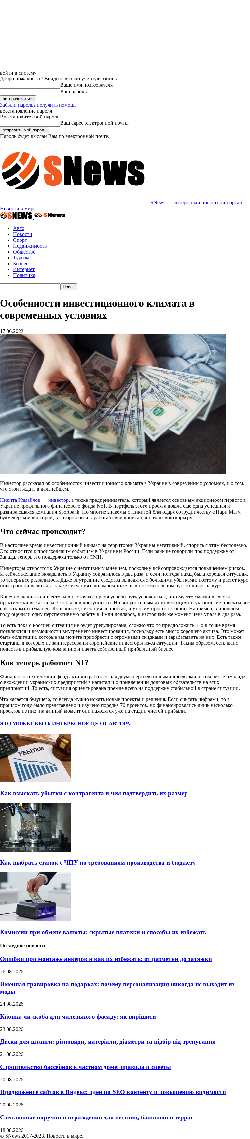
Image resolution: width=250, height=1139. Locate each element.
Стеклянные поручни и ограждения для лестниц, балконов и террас (96, 1117)
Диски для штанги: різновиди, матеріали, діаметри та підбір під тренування (107, 1041)
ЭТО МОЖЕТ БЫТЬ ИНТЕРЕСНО (43, 723)
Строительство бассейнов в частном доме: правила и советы (85, 1067)
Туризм (21, 257)
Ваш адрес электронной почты (94, 123)
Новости (22, 234)
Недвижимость (30, 246)
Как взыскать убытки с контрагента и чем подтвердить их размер (94, 793)
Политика (24, 275)
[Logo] (17, 217)
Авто (18, 228)
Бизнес (20, 263)
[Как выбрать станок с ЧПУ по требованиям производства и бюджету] (35, 850)
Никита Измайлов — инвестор (34, 500)
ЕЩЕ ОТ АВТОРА (108, 723)
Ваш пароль (73, 91)
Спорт (20, 240)
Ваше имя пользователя (86, 85)
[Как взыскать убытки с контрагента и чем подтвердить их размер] (35, 780)
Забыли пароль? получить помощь (38, 105)
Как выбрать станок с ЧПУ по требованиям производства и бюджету (98, 862)
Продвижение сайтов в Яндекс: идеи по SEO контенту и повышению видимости (113, 1092)
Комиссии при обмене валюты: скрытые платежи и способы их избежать (103, 932)
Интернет (24, 269)
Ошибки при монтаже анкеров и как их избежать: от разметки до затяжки (106, 958)
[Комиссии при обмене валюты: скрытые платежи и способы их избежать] (35, 919)
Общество (24, 251)
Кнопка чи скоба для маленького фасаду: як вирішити (78, 1016)
